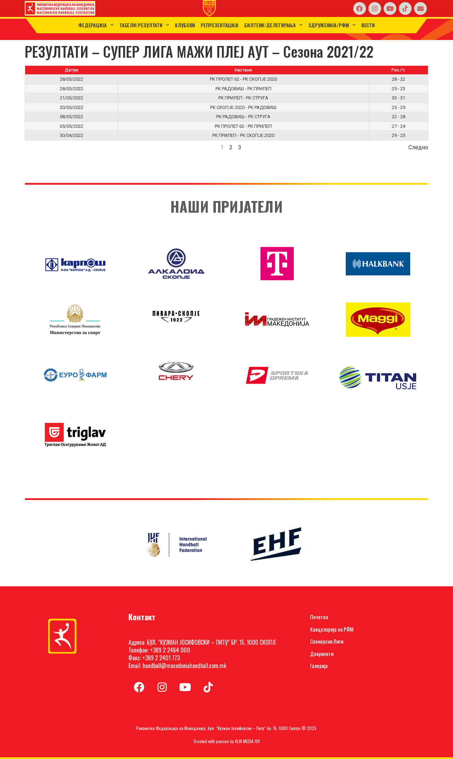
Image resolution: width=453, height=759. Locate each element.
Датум (71, 70)
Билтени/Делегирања (270, 25)
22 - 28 (398, 116)
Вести (368, 25)
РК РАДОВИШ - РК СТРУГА (243, 116)
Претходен (39, 147)
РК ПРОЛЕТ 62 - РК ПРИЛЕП (243, 126)
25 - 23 (398, 88)
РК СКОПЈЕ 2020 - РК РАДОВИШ (243, 107)
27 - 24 (398, 126)
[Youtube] (390, 8)
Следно (418, 147)
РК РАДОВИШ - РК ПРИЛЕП (243, 88)
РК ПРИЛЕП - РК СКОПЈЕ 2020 (243, 135)
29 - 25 (398, 135)
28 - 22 (398, 79)
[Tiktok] (405, 8)
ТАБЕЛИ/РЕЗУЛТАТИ (140, 25)
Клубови (185, 25)
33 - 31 (398, 97)
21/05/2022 (71, 97)
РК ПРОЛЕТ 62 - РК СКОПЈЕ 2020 (243, 79)
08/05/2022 (71, 116)
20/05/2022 (71, 107)
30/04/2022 (71, 135)
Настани (243, 70)
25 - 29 (398, 107)
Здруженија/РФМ (328, 25)
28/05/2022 (71, 79)
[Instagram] (374, 8)
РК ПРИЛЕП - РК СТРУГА (243, 97)
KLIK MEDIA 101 (247, 741)
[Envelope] (420, 8)
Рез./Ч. (398, 70)
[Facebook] (359, 8)
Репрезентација (220, 25)
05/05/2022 (71, 126)
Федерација (92, 25)
